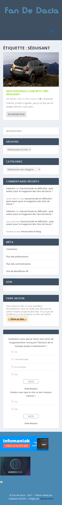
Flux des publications (17, 256)
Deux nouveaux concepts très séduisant (27, 93)
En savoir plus (16, 114)
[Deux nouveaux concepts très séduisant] (31, 69)
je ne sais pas (20, 367)
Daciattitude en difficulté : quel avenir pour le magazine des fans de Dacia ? (29, 189)
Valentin (13, 99)
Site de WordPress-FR (17, 271)
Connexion (11, 249)
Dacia (33, 99)
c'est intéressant (21, 359)
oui (15, 352)
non (16, 374)
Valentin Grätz (46, 498)
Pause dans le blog (31, 231)
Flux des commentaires (18, 263)
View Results (30, 388)
